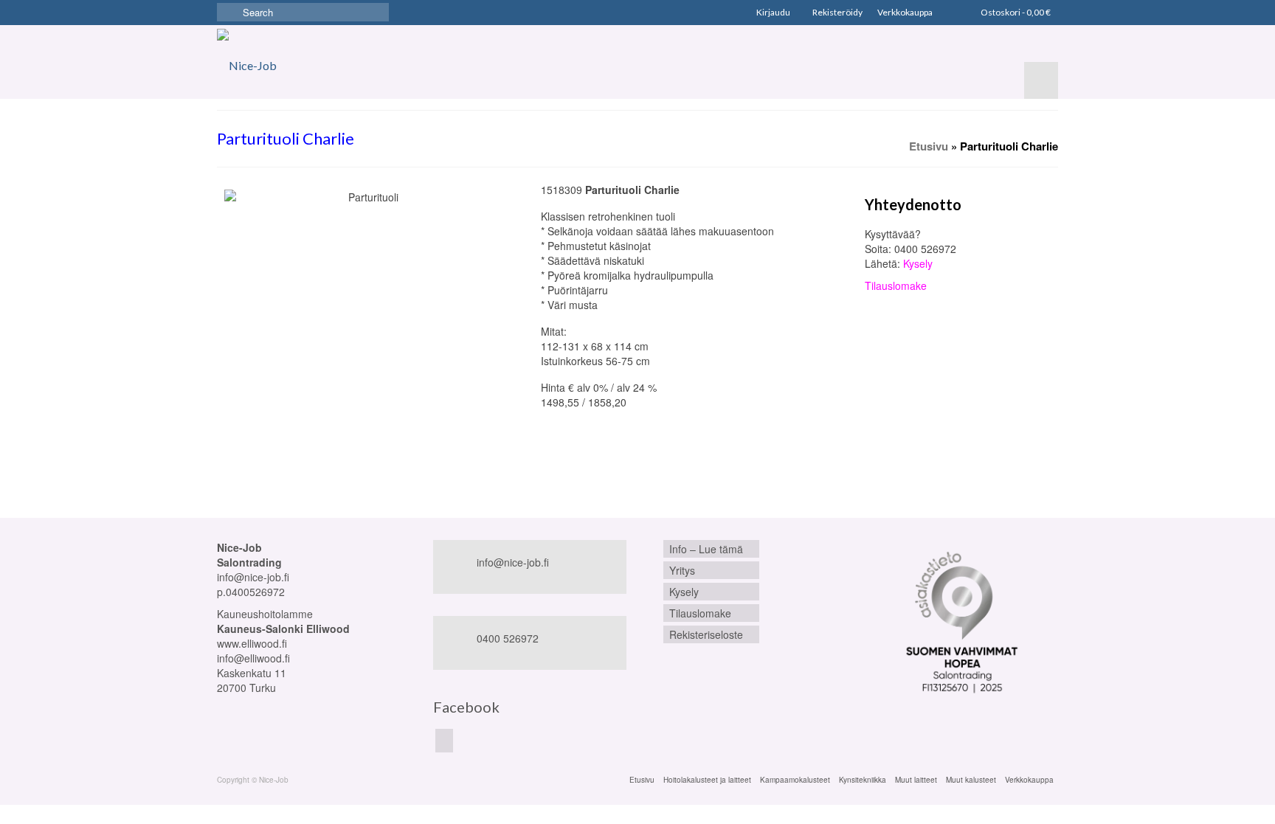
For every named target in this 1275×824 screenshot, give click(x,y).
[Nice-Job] (257, 62)
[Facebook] (444, 740)
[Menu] (1041, 80)
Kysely (918, 263)
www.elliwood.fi (252, 643)
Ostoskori (1015, 12)
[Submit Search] (228, 12)
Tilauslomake (896, 285)
